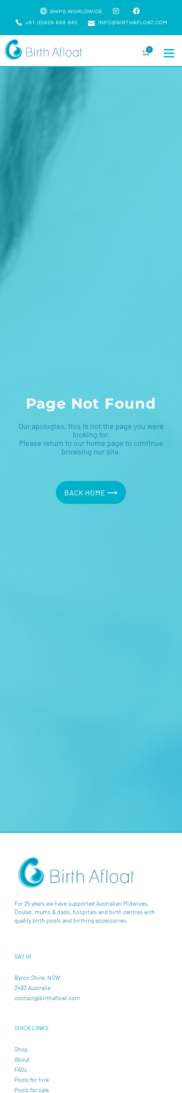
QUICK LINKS (31, 1028)
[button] (169, 53)
